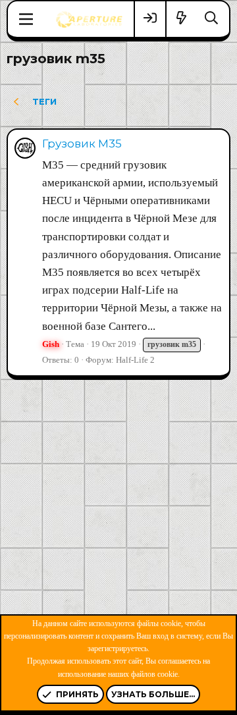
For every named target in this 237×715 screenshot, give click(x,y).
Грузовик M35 (82, 143)
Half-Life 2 (135, 360)
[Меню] (26, 19)
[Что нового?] (182, 18)
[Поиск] (211, 18)
